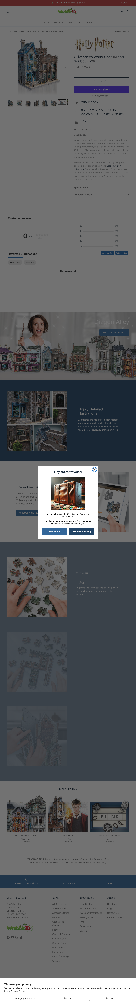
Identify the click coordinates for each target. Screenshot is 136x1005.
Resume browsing (82, 531)
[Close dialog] (94, 469)
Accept (67, 998)
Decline (110, 998)
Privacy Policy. (18, 991)
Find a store (54, 531)
